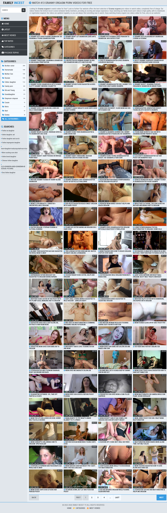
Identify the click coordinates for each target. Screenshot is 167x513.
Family (13, 3)
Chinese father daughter (10, 160)
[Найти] (24, 10)
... (110, 497)
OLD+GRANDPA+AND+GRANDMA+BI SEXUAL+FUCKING (13, 168)
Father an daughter (8, 131)
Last (117, 497)
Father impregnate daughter (11, 143)
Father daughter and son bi (10, 139)
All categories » (11, 119)
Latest (6, 29)
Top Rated (8, 41)
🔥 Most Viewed (93, 508)
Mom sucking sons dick (10, 153)
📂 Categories (79, 508)
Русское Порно (11, 52)
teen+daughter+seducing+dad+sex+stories (15, 149)
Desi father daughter (8, 173)
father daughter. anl (8, 135)
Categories (9, 47)
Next (161, 497)
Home (6, 23)
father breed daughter (9, 157)
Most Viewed (10, 35)
